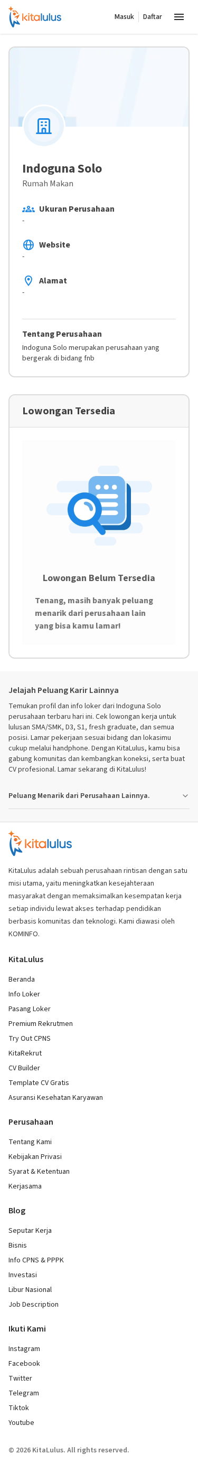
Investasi (22, 1275)
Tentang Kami (30, 1142)
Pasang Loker (29, 1009)
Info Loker (24, 994)
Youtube (21, 1423)
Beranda (21, 979)
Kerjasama (25, 1186)
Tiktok (18, 1408)
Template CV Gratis (38, 1083)
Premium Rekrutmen (40, 1024)
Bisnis (17, 1245)
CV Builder (24, 1068)
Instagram (24, 1349)
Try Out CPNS (29, 1038)
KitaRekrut (25, 1053)
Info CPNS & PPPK (36, 1260)
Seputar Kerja (30, 1230)
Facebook (24, 1363)
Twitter (20, 1378)
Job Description (33, 1304)
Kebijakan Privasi (35, 1157)
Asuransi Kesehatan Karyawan (55, 1097)
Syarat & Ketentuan (39, 1171)
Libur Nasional (30, 1290)
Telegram (23, 1393)
